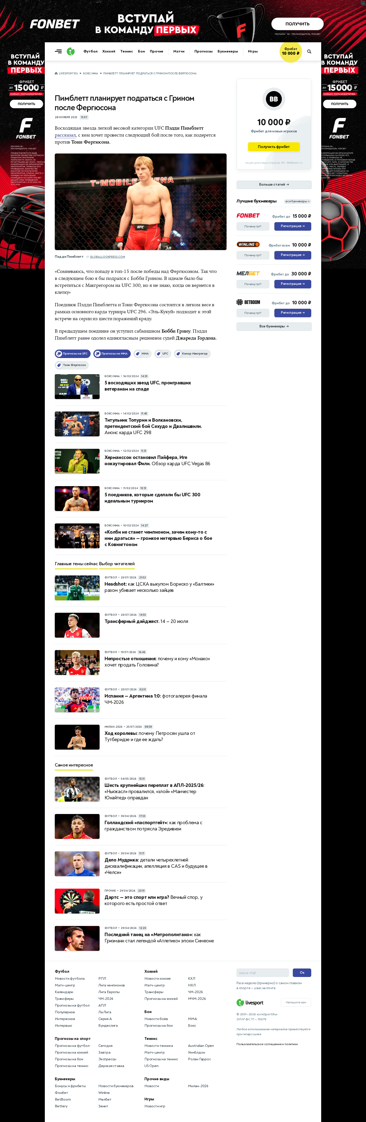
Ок (302, 972)
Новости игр (154, 1106)
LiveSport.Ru (68, 73)
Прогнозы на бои (69, 1059)
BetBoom (63, 1099)
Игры (253, 51)
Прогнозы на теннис (71, 1066)
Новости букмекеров (115, 1086)
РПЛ (102, 978)
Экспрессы (107, 1059)
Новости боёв (156, 1019)
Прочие (156, 51)
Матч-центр (65, 985)
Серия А (105, 1019)
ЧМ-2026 (105, 998)
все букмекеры (297, 201)
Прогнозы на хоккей (71, 1052)
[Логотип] (70, 51)
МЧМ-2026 (197, 998)
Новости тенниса (158, 1045)
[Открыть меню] (59, 51)
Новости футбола (70, 978)
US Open (151, 1066)
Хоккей (108, 51)
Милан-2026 (198, 1086)
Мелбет (105, 1099)
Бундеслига (108, 1025)
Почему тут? (252, 226)
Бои (141, 51)
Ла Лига (104, 1012)
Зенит (103, 1106)
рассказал (65, 135)
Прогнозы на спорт (73, 1038)
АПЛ (102, 1005)
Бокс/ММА (90, 73)
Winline (104, 1092)
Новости (151, 1086)
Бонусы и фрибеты (70, 1086)
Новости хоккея (157, 978)
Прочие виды (156, 1078)
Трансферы (64, 998)
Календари (64, 992)
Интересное (65, 1019)
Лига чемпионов (111, 985)
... (302, 59)
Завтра (104, 1052)
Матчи (178, 51)
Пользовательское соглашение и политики (267, 1044)
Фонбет (61, 1092)
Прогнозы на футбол (72, 1005)
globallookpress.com (107, 256)
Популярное (65, 1012)
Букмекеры (228, 51)
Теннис (126, 51)
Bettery (61, 1106)
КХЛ (191, 978)
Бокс (192, 1025)
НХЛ (191, 985)
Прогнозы (203, 51)
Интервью (63, 1025)
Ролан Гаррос (199, 1059)
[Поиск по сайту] (311, 51)
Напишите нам (296, 1002)
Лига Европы (109, 992)
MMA (192, 1019)
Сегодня (105, 1045)
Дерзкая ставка (111, 1066)
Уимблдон (196, 1052)
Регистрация (293, 226)
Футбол (90, 51)
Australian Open (201, 1045)
